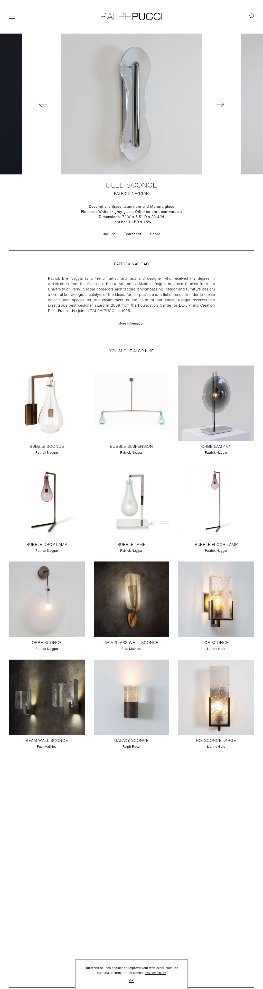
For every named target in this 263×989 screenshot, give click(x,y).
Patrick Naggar (131, 194)
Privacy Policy (155, 973)
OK (131, 981)
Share (155, 234)
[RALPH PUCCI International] (131, 16)
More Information (131, 323)
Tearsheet (132, 234)
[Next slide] (232, 104)
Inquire (109, 234)
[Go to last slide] (30, 104)
